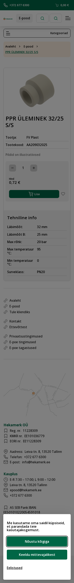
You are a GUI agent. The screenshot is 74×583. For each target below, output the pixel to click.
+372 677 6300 (19, 5)
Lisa (37, 194)
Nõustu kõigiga (37, 541)
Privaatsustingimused (26, 336)
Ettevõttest (18, 327)
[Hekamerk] (8, 18)
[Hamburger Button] (68, 18)
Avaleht (10, 46)
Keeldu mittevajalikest (37, 554)
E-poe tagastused (22, 348)
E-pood (24, 18)
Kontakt (15, 321)
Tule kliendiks (19, 312)
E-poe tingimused (22, 342)
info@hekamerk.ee (36, 462)
